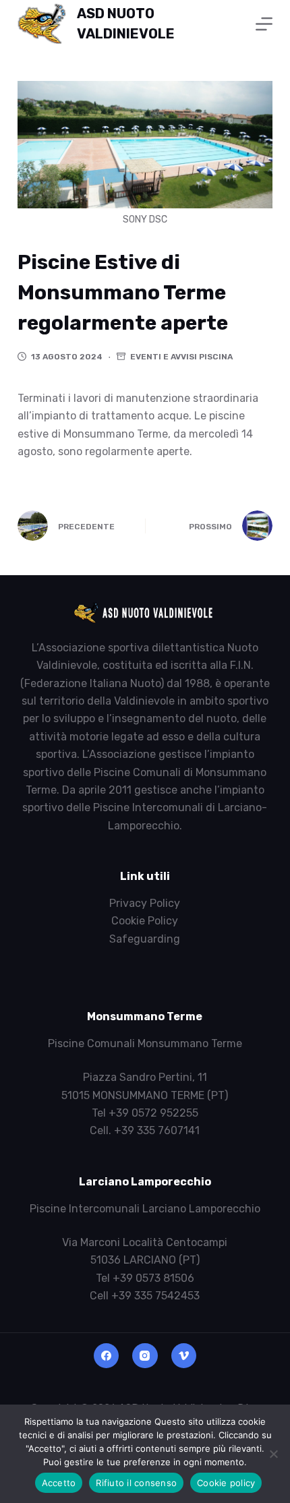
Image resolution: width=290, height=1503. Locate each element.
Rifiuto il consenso (136, 1482)
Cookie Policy (144, 920)
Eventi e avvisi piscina (181, 356)
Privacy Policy (144, 903)
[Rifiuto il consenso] (273, 1454)
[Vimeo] (184, 1356)
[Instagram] (145, 1356)
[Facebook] (106, 1356)
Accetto (59, 1482)
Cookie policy (226, 1482)
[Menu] (264, 24)
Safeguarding (144, 939)
